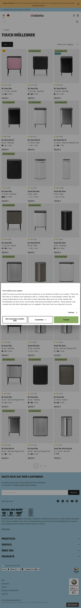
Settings (71, 312)
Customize (39, 320)
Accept (66, 320)
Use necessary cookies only (14, 319)
